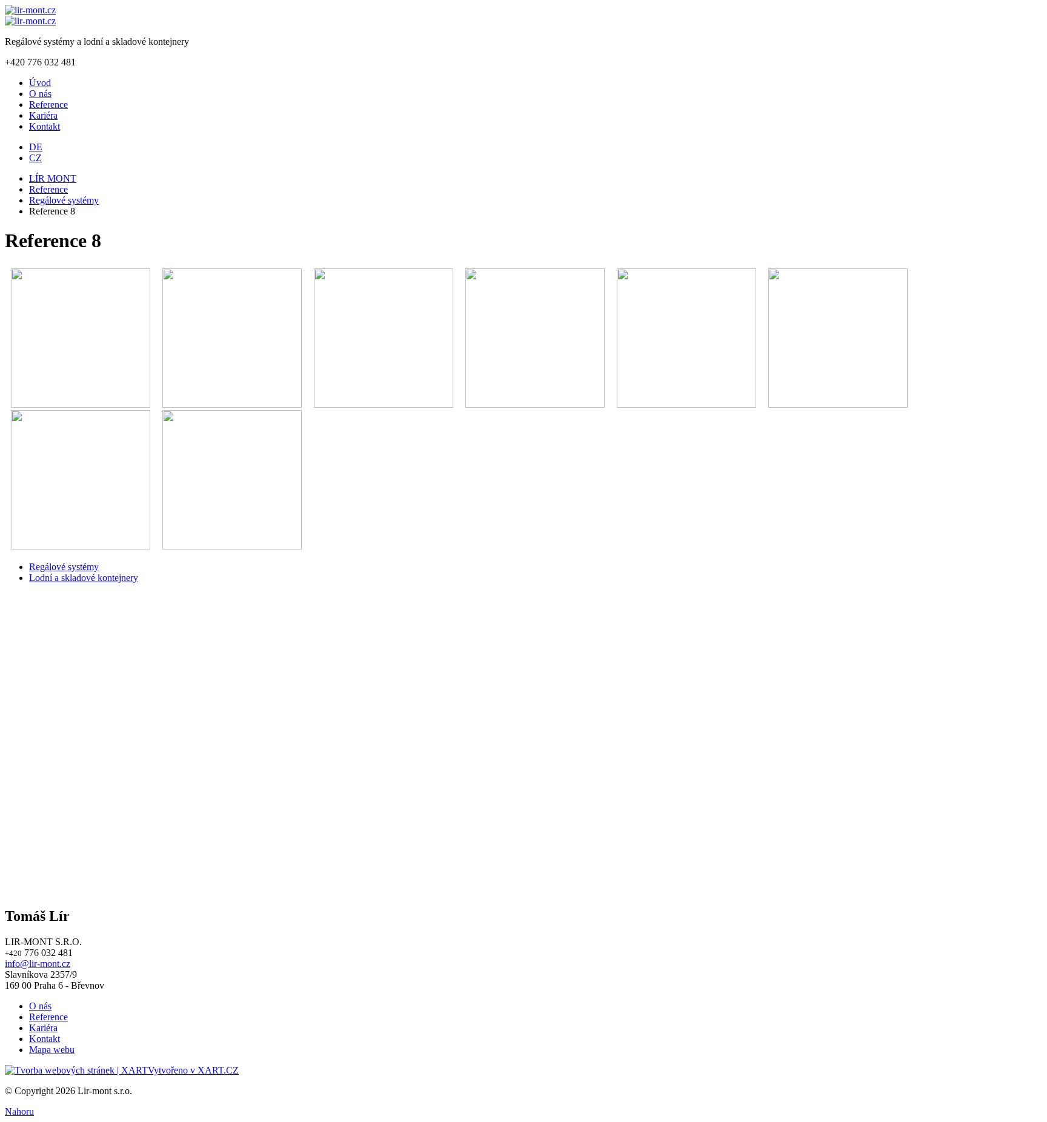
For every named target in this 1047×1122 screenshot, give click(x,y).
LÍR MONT (52, 178)
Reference (48, 104)
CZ (35, 158)
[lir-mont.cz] (30, 10)
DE (35, 147)
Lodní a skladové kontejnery (83, 578)
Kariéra (43, 115)
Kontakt (44, 126)
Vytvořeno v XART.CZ (193, 1070)
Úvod (40, 83)
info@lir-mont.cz (37, 963)
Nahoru (19, 1111)
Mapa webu (52, 1049)
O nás (40, 93)
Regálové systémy (64, 200)
